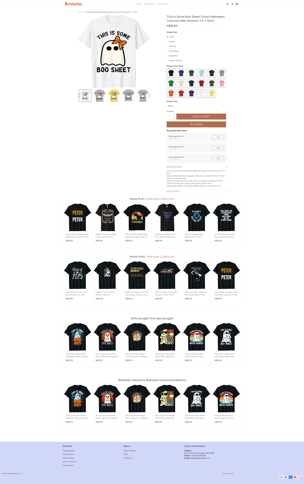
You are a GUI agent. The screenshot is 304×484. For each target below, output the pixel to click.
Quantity (170, 111)
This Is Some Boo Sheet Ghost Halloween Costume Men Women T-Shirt (106, 355)
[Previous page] (79, 95)
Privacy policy (68, 465)
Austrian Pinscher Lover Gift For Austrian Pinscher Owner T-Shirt (137, 293)
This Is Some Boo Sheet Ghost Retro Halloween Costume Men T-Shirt (165, 355)
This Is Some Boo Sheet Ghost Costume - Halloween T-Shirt (137, 355)
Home (139, 4)
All (84, 12)
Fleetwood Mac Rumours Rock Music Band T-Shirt (195, 293)
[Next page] (149, 95)
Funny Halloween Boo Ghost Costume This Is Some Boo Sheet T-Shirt (195, 355)
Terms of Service (69, 462)
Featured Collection (160, 199)
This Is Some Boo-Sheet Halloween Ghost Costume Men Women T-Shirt (77, 355)
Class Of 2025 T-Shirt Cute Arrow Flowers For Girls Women (76, 293)
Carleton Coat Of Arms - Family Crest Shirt (105, 293)
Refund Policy (68, 454)
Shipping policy (69, 451)
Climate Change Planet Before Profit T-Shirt (194, 235)
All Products (150, 4)
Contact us (128, 458)
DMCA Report (228, 473)
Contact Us (163, 4)
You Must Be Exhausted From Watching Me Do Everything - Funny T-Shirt (225, 235)
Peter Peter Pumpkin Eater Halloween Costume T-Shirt (77, 235)
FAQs (126, 454)
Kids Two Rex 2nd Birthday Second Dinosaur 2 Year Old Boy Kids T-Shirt (136, 235)
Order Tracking (130, 451)
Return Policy (68, 458)
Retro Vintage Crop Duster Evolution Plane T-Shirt (166, 293)
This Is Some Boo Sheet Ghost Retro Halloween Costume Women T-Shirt (224, 355)
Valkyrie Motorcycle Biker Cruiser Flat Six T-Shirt (105, 235)
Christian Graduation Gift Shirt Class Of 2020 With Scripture (165, 235)
